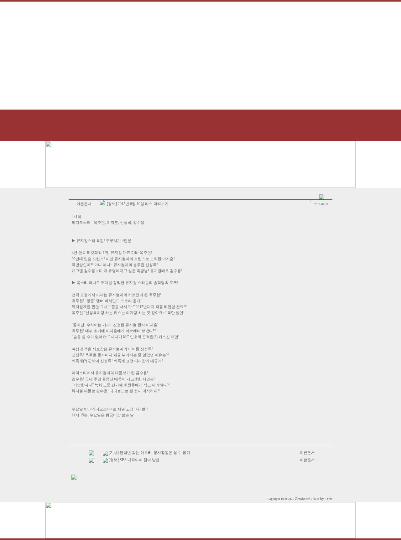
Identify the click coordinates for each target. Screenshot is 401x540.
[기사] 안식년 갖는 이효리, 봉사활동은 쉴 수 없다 (149, 452)
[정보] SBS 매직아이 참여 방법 (134, 460)
